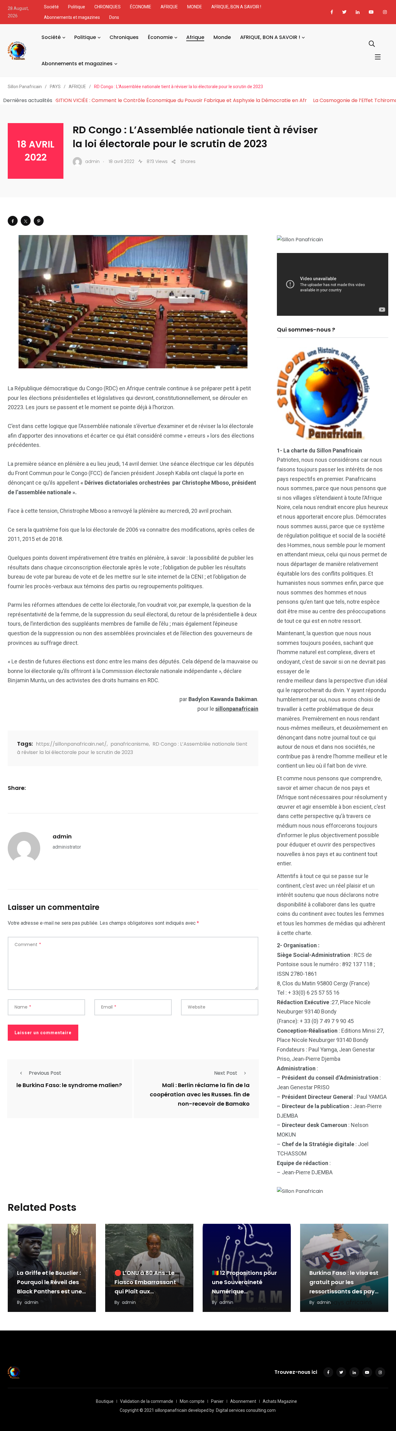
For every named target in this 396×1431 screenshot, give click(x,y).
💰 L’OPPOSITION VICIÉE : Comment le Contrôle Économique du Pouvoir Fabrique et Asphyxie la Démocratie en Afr (218, 100)
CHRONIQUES (107, 6)
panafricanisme (129, 744)
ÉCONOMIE (140, 6)
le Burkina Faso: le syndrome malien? (69, 1085)
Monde (222, 37)
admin (62, 836)
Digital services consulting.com (246, 1410)
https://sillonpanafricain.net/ (71, 744)
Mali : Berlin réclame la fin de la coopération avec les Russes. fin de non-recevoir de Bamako (200, 1095)
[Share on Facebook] (13, 221)
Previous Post (45, 1073)
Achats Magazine (280, 1401)
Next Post (225, 1073)
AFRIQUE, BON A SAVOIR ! (236, 6)
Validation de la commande (146, 1401)
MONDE (194, 6)
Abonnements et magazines (72, 17)
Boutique (105, 1401)
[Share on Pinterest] (39, 221)
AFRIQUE (169, 6)
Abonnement (243, 1401)
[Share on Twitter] (26, 221)
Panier (217, 1401)
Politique (76, 6)
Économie (160, 37)
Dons (114, 17)
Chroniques (124, 37)
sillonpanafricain (236, 708)
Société (51, 6)
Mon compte (192, 1401)
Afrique (195, 37)
